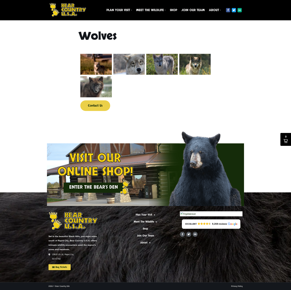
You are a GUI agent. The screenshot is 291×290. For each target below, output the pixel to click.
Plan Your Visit (144, 214)
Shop (173, 10)
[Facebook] (228, 10)
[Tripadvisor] (239, 10)
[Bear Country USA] (69, 10)
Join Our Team (193, 10)
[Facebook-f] (182, 234)
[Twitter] (234, 10)
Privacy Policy (236, 286)
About (143, 242)
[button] (131, 10)
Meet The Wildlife (144, 221)
